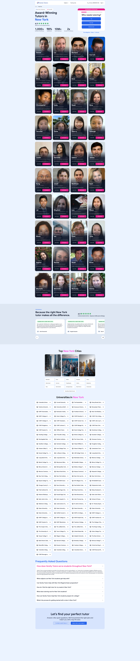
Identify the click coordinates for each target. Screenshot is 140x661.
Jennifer (39, 131)
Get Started (46, 59)
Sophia (38, 262)
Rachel (56, 262)
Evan (73, 236)
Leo (73, 210)
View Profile (39, 85)
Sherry (74, 131)
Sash (91, 184)
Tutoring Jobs (73, 2)
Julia (91, 236)
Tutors (36, 6)
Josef (56, 184)
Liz (55, 52)
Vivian (91, 79)
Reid (73, 79)
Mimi (38, 79)
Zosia (56, 131)
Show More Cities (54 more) (70, 391)
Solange (92, 131)
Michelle (39, 289)
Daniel (38, 52)
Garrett (92, 55)
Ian (55, 236)
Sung (38, 184)
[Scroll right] (103, 337)
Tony (56, 79)
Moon (38, 236)
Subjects (66, 2)
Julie (56, 105)
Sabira (74, 157)
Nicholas (75, 289)
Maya (91, 210)
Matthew (75, 184)
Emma (91, 289)
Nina (91, 105)
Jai (37, 210)
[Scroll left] (37, 337)
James (91, 157)
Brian (91, 262)
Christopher (41, 105)
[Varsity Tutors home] (42, 3)
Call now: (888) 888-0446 (94, 2)
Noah (74, 105)
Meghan (57, 210)
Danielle (57, 157)
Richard (75, 52)
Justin (38, 157)
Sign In (102, 2)
